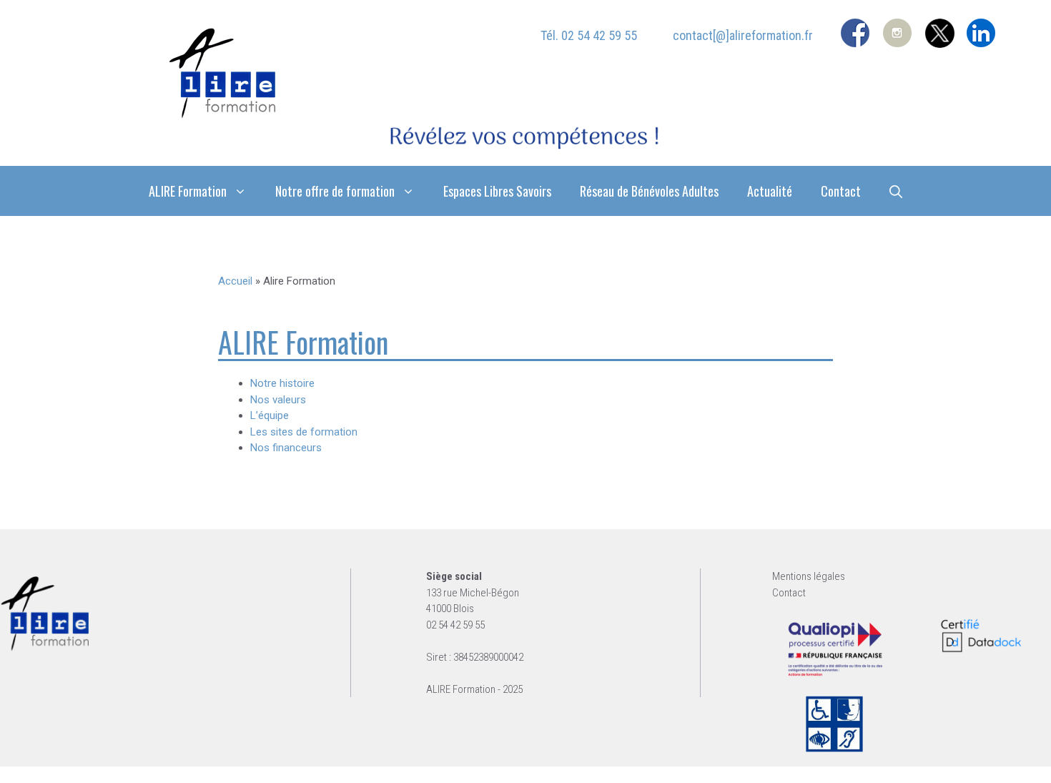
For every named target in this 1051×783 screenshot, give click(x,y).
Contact (841, 191)
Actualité (769, 191)
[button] (896, 191)
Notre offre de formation (335, 191)
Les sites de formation (303, 431)
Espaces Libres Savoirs (497, 191)
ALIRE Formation (188, 191)
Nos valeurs (278, 399)
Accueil (235, 281)
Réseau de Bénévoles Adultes (649, 191)
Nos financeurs (286, 447)
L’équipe (269, 415)
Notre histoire (282, 383)
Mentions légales (808, 576)
